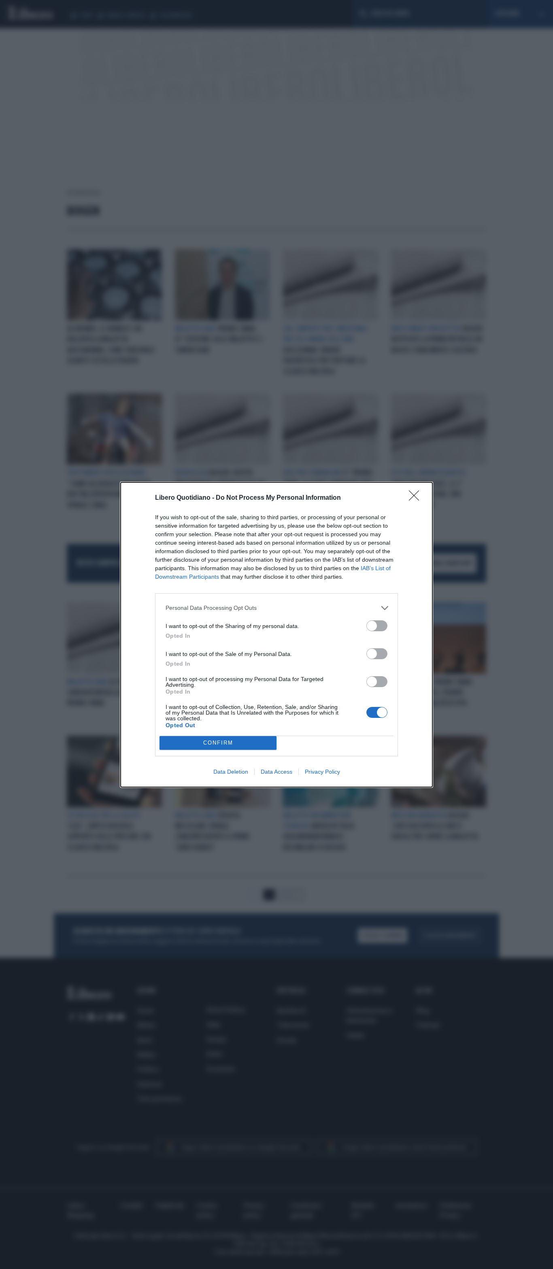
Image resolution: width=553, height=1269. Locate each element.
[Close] (416, 498)
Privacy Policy (322, 771)
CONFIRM (218, 743)
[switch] (376, 625)
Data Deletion (230, 771)
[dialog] (276, 634)
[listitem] (276, 608)
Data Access (276, 771)
